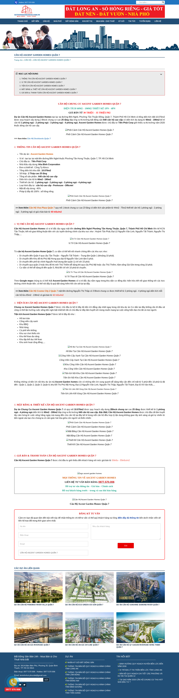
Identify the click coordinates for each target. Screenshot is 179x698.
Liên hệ (157, 21)
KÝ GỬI (121, 21)
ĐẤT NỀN (35, 21)
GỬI (46, 680)
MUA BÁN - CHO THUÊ (105, 21)
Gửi (125, 546)
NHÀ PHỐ (58, 21)
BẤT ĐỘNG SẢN (72, 21)
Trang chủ (22, 21)
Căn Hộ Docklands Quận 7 (39, 138)
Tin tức (131, 21)
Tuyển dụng (145, 21)
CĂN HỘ (46, 21)
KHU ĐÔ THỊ (87, 21)
